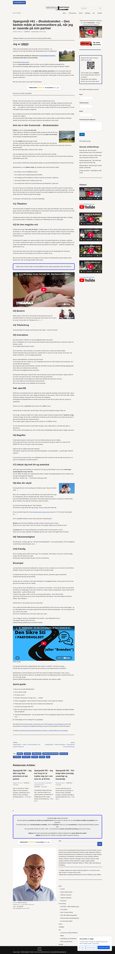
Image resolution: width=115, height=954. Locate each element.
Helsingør (77, 858)
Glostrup (61, 858)
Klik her (15, 93)
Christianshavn (88, 854)
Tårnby (86, 863)
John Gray (27, 753)
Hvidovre (92, 858)
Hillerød (87, 858)
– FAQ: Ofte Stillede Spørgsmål (68, 915)
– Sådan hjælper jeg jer (65, 892)
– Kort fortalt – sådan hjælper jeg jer (69, 906)
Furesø (85, 856)
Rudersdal (75, 863)
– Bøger (61, 935)
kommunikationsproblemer (47, 55)
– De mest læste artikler (66, 921)
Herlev (83, 858)
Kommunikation (37, 753)
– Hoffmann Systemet (65, 895)
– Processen (62, 900)
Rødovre (81, 863)
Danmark (93, 850)
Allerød (82, 852)
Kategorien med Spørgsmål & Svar (57, 724)
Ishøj (71, 860)
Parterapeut (26, 757)
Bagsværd (92, 852)
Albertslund (76, 852)
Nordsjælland (62, 863)
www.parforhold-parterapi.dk (58, 952)
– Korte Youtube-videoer (66, 912)
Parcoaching (63, 753)
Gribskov (66, 858)
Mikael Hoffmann (18, 31)
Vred (48, 757)
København (77, 860)
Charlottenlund (79, 854)
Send (81, 134)
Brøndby (66, 854)
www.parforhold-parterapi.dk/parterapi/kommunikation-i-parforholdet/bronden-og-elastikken (43, 730)
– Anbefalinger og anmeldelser (67, 938)
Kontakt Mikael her (19, 2)
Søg (60, 841)
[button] (44, 87)
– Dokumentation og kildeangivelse (69, 918)
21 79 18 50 (17, 13)
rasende (42, 757)
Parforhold (17, 757)
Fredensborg (62, 856)
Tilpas (82, 947)
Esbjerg (62, 865)
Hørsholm (67, 860)
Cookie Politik (95, 943)
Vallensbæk (95, 863)
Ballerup (98, 852)
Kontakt (100, 13)
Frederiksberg (70, 856)
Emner (81, 13)
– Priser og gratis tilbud (65, 941)
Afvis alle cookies (91, 947)
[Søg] (100, 8)
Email (81, 111)
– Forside (62, 889)
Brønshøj (72, 854)
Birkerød (61, 854)
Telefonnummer (84, 102)
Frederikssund (79, 856)
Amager (86, 852)
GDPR (39, 948)
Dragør (95, 854)
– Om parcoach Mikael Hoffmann (68, 932)
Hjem (60, 886)
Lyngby (83, 860)
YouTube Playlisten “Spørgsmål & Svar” (33, 724)
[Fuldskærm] (100, 198)
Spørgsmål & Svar (17, 783)
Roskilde (69, 863)
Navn (81, 94)
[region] (94, 943)
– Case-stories (63, 909)
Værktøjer (87, 13)
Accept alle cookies (103, 947)
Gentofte (90, 856)
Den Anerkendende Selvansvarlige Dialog (42, 512)
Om (60, 929)
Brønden (19, 753)
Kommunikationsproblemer (50, 753)
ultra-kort (44, 835)
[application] (90, 193)
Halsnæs (71, 858)
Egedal (99, 854)
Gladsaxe (96, 856)
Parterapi (34, 757)
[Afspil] (81, 198)
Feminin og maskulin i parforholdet (42, 783)
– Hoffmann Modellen (65, 897)
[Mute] (97, 198)
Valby (90, 863)
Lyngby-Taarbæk (89, 860)
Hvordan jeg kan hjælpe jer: (87, 119)
